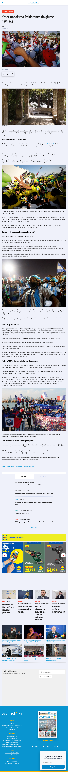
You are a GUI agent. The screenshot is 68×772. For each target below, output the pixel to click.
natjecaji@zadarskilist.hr (12, 742)
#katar (3, 466)
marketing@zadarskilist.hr (14, 740)
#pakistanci (19, 466)
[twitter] (8, 74)
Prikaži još (34, 528)
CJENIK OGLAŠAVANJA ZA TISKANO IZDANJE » (12, 746)
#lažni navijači (10, 466)
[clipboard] (12, 74)
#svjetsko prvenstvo (29, 466)
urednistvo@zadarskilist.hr (12, 753)
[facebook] (4, 74)
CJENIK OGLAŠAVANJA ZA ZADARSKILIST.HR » (12, 744)
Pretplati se (53, 767)
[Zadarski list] (34, 2)
